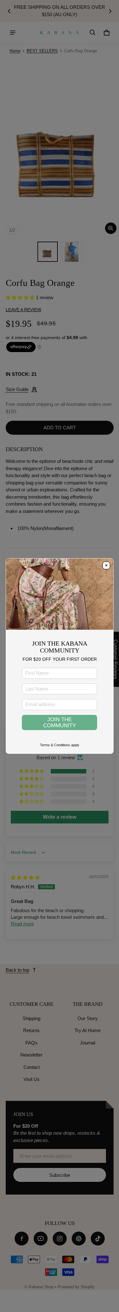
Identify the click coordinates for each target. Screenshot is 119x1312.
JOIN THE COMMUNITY (59, 722)
